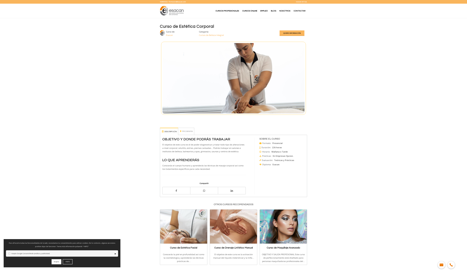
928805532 (164, 2)
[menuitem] (301, 1)
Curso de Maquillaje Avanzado (283, 247)
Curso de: (170, 31)
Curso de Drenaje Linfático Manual (233, 247)
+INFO (67, 262)
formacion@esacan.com (177, 2)
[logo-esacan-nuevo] (172, 11)
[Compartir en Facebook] (176, 190)
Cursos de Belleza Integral (211, 35)
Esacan (169, 35)
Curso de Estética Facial (183, 247)
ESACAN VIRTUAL (301, 2)
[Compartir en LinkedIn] (232, 190)
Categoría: (204, 31)
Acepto (56, 262)
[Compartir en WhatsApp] (204, 190)
